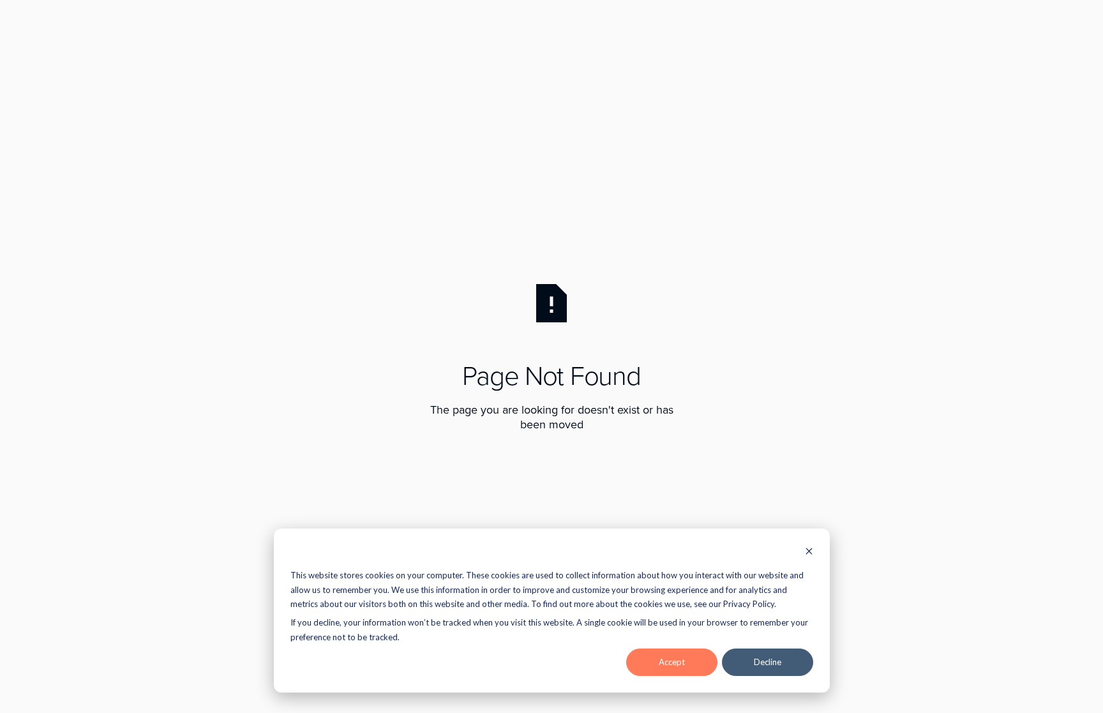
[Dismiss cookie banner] (809, 552)
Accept (672, 662)
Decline (767, 662)
